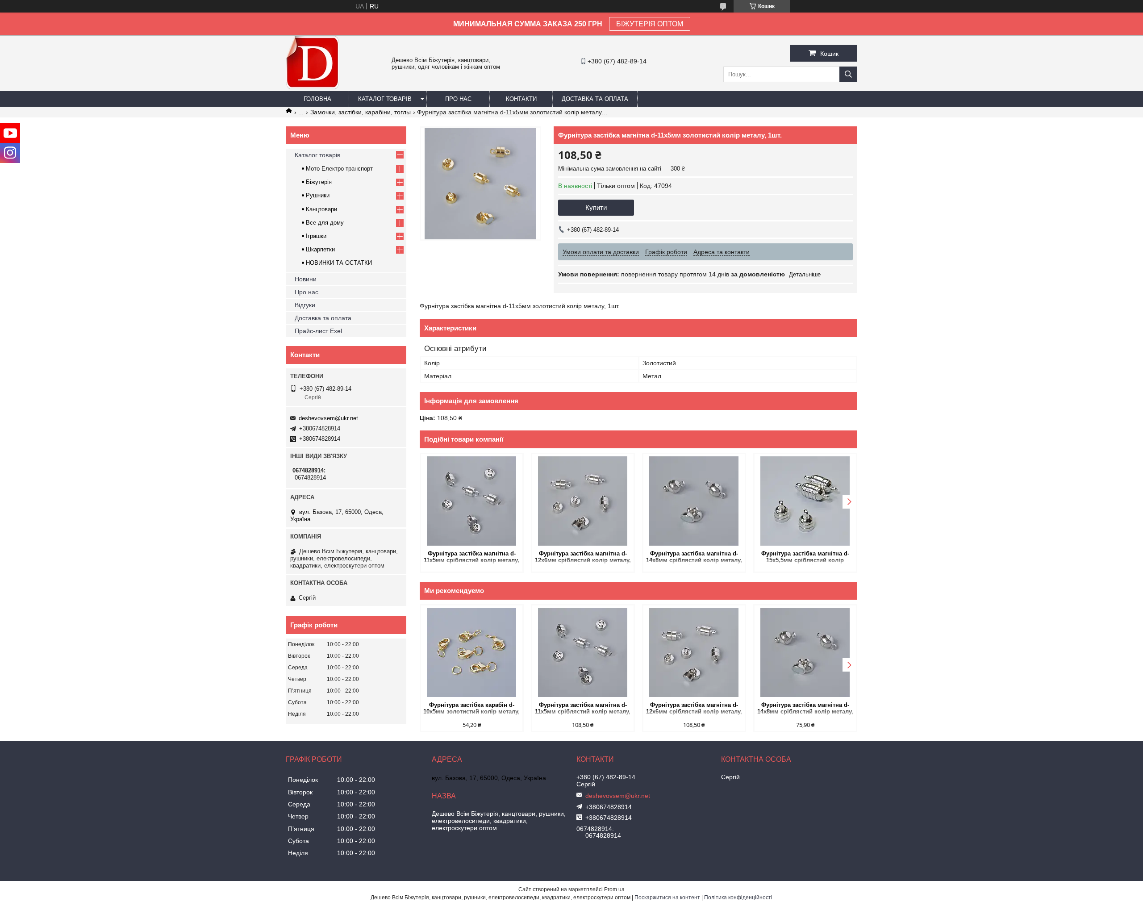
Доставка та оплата (595, 99)
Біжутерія (319, 182)
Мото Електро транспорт (339, 168)
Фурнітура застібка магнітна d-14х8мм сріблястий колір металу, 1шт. (694, 557)
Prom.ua (614, 889)
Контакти (521, 99)
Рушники (318, 195)
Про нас (458, 99)
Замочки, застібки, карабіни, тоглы (360, 112)
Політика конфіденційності (738, 897)
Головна (317, 99)
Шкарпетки (320, 249)
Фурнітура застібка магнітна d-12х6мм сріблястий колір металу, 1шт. (583, 557)
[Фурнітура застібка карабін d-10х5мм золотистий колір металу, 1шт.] (471, 652)
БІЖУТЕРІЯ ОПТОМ (649, 24)
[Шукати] (848, 74)
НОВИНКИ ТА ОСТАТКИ (339, 262)
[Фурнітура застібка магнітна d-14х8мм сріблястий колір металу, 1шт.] (694, 501)
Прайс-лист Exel (318, 330)
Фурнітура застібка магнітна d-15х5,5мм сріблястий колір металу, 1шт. (805, 557)
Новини (306, 279)
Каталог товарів (385, 99)
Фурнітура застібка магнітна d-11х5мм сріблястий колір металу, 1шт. (471, 557)
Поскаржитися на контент (667, 897)
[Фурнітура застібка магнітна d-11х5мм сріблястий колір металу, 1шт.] (471, 501)
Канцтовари (321, 209)
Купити (596, 207)
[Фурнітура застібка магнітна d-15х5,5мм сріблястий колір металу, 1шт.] (805, 501)
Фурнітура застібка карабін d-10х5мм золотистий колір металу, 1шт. (471, 708)
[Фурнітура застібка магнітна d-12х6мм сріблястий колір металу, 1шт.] (582, 501)
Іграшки (316, 236)
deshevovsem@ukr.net (328, 418)
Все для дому (325, 222)
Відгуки (305, 305)
